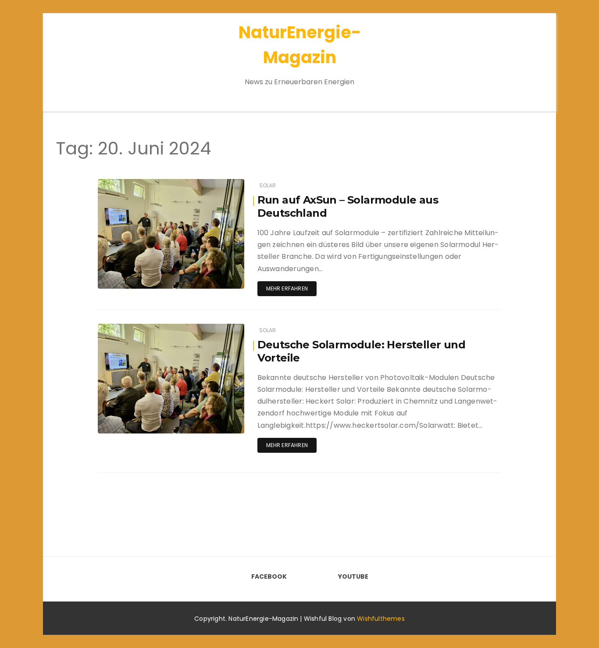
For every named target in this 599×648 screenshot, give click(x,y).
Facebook (269, 576)
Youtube (353, 576)
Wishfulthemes (381, 618)
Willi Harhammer (146, 184)
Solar (267, 185)
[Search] (522, 57)
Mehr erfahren (287, 288)
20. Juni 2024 (215, 183)
